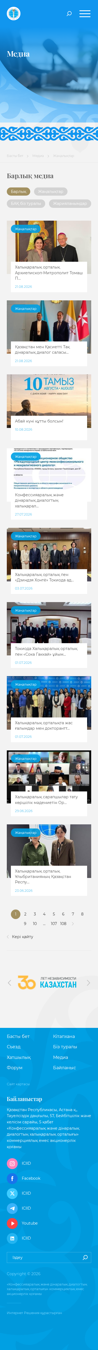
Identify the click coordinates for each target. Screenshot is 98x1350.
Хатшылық (18, 1057)
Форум (15, 1067)
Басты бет (15, 156)
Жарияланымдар (70, 203)
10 (35, 923)
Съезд (13, 1046)
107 (54, 923)
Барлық (18, 191)
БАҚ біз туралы (26, 203)
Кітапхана (64, 1036)
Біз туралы (65, 1046)
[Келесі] (73, 924)
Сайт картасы (18, 1084)
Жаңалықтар (50, 191)
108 (63, 923)
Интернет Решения (23, 1313)
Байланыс (64, 1067)
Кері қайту (22, 936)
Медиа (38, 156)
